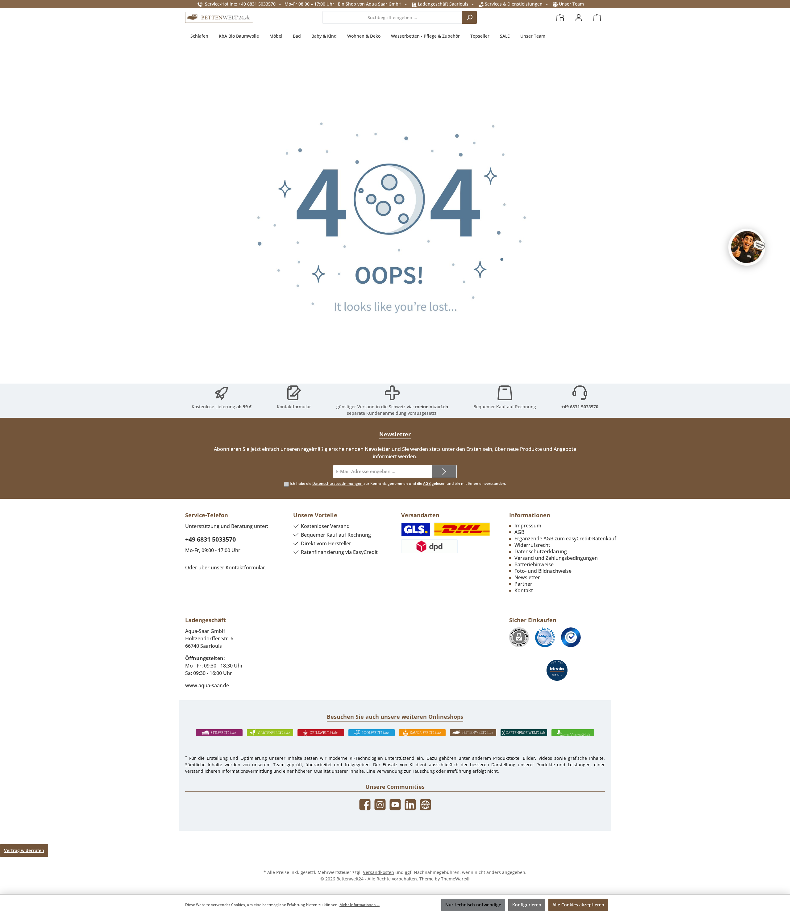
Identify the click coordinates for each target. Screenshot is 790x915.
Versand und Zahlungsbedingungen (556, 558)
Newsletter (527, 577)
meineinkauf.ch (431, 407)
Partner (523, 583)
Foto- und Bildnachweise (543, 571)
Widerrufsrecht (532, 545)
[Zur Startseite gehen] (219, 17)
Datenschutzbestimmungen (337, 483)
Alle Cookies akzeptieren (578, 905)
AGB (427, 483)
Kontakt (523, 590)
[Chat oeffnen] (747, 247)
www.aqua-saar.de (207, 685)
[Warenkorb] (597, 17)
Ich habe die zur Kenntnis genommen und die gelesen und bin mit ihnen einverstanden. (398, 483)
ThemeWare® (455, 879)
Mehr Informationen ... (359, 904)
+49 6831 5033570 (579, 407)
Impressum (527, 525)
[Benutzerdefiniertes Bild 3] (571, 637)
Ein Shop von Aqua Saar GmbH (369, 4)
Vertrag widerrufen (24, 850)
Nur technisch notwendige (473, 905)
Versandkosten (378, 872)
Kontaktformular (294, 407)
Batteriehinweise (534, 564)
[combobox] (392, 17)
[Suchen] (469, 17)
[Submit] (444, 471)
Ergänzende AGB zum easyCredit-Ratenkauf (565, 538)
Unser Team (571, 4)
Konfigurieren (526, 905)
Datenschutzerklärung (540, 551)
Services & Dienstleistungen (513, 4)
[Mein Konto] (578, 17)
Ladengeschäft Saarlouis (442, 4)
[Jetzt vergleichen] (560, 17)
